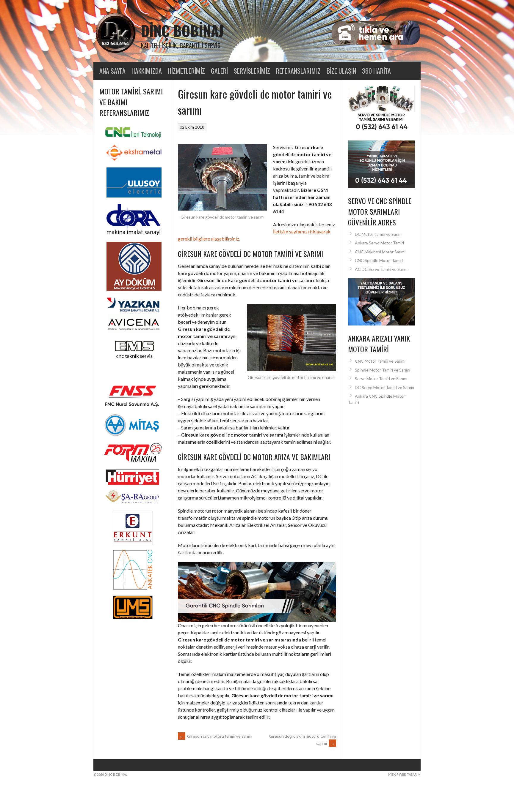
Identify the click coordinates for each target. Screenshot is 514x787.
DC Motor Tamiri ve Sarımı (378, 234)
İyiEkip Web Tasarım (404, 774)
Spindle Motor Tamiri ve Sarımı (382, 369)
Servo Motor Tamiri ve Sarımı (381, 378)
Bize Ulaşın (341, 70)
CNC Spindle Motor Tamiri (379, 260)
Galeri (219, 70)
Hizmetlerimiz (186, 70)
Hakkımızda (146, 70)
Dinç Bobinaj (182, 30)
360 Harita (376, 70)
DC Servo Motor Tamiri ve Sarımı (384, 387)
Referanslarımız (298, 70)
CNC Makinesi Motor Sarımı (380, 251)
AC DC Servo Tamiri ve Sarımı (381, 269)
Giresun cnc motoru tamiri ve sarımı (215, 736)
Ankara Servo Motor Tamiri (379, 242)
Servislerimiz (252, 70)
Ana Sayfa (112, 70)
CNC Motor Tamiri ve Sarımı (380, 361)
